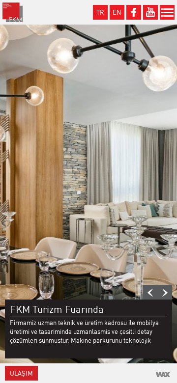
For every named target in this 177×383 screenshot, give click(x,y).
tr (100, 12)
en (117, 12)
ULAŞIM (21, 373)
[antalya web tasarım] (163, 374)
